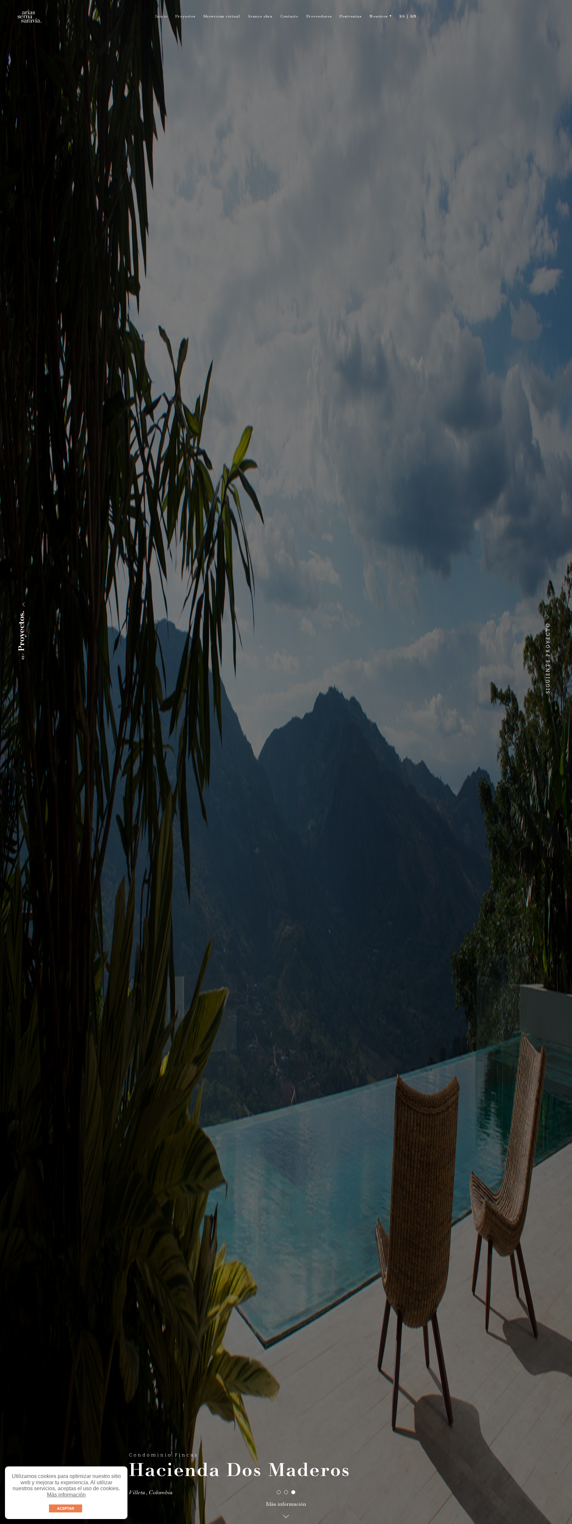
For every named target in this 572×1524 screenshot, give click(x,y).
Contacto (289, 17)
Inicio (161, 17)
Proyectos (185, 17)
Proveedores (319, 17)
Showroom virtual (221, 17)
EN (413, 17)
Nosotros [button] (378, 17)
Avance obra (260, 17)
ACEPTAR (65, 1508)
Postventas (350, 17)
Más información (66, 1495)
